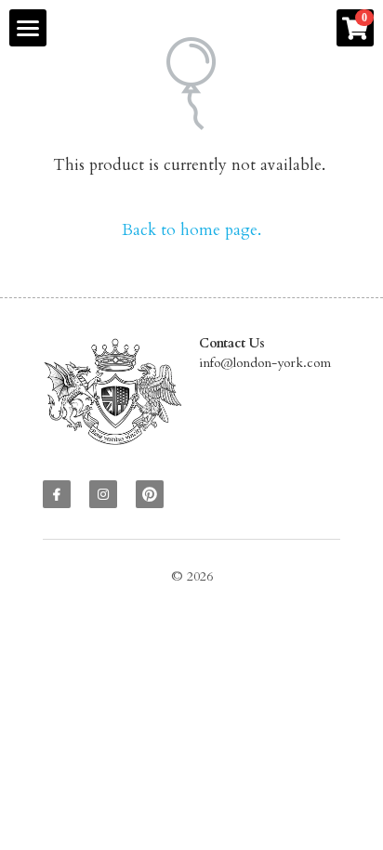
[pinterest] (150, 494)
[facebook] (57, 494)
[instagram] (103, 494)
